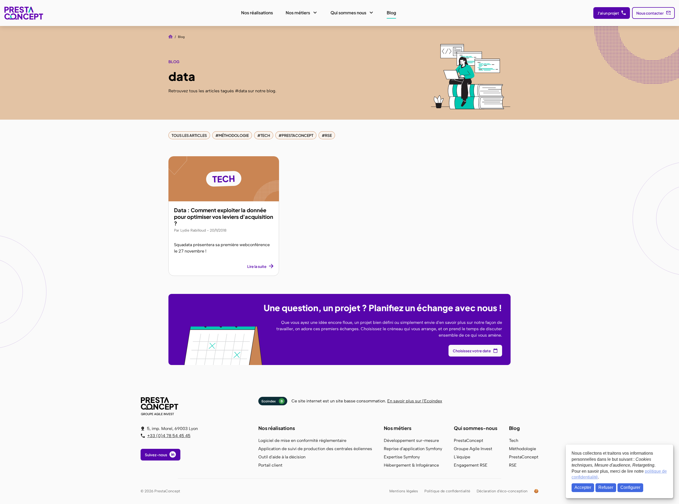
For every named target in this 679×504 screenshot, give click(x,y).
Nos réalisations (257, 12)
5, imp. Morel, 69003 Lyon (172, 428)
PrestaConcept (24, 13)
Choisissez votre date (472, 350)
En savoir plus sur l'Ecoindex (414, 400)
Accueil (170, 36)
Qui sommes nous (348, 12)
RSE (328, 135)
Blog (391, 12)
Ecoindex (272, 401)
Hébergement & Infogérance (411, 465)
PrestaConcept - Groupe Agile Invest (160, 406)
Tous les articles (189, 135)
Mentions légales (403, 491)
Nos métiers (298, 12)
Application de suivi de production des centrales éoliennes (315, 448)
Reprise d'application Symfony (413, 448)
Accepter (582, 487)
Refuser (605, 487)
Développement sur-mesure (411, 440)
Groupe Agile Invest (473, 448)
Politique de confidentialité (447, 491)
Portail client (270, 465)
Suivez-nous (156, 454)
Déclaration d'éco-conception (502, 491)
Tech (265, 135)
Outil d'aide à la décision (282, 456)
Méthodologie (234, 135)
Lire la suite (257, 266)
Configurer (630, 487)
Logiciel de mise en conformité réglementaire (302, 440)
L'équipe (462, 456)
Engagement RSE (471, 465)
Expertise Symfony (402, 456)
